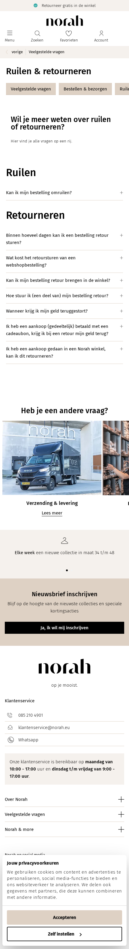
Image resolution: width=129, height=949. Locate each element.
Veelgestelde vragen (31, 89)
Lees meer (52, 513)
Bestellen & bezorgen (85, 89)
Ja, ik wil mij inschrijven (64, 627)
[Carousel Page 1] (57, 570)
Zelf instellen (61, 934)
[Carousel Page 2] (62, 570)
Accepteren (64, 917)
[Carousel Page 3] (67, 570)
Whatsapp (28, 740)
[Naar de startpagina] (64, 20)
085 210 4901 (30, 715)
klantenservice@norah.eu (44, 727)
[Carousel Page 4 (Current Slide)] (72, 570)
